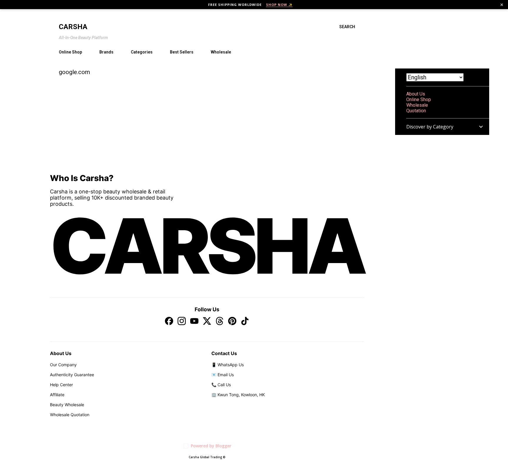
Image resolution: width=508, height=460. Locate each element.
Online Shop (70, 52)
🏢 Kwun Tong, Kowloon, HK (238, 394)
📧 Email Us (222, 374)
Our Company (63, 364)
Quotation (416, 110)
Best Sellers (181, 52)
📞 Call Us (221, 384)
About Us (415, 94)
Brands (106, 52)
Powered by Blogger (210, 446)
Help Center (61, 384)
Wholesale (221, 52)
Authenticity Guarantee (72, 374)
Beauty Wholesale (67, 404)
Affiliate (57, 394)
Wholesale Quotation (69, 414)
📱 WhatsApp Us (227, 364)
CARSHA (207, 246)
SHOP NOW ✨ (279, 4)
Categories (142, 52)
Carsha (73, 27)
